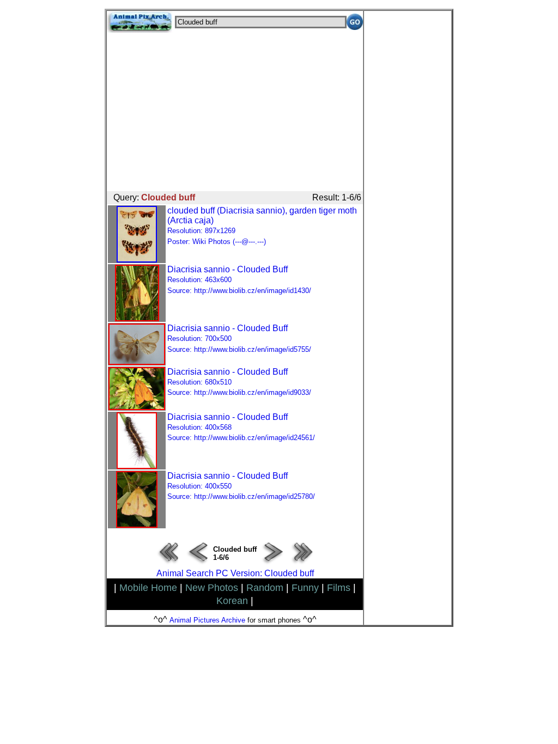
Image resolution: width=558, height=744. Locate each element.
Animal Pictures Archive (207, 620)
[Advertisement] (235, 109)
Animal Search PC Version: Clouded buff (235, 573)
